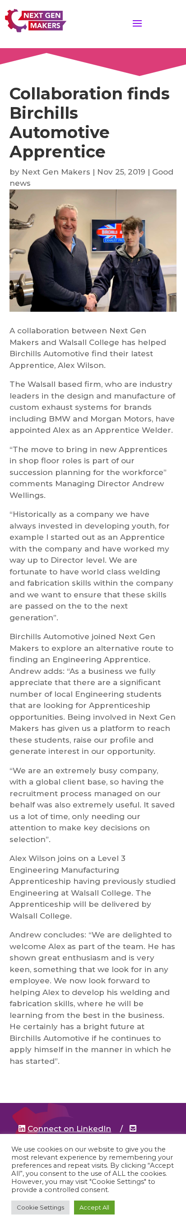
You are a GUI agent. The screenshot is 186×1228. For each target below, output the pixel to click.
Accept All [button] (94, 1207)
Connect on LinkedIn (69, 1128)
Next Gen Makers (56, 171)
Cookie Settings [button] (40, 1207)
